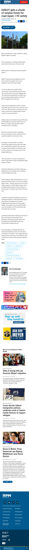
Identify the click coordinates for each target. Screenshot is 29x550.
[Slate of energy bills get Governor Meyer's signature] (14, 360)
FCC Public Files (6, 514)
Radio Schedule (18, 514)
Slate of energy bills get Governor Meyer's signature (14, 372)
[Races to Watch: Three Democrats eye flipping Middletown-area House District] (14, 438)
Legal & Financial (6, 511)
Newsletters (17, 508)
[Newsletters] (14, 318)
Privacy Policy (18, 505)
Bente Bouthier (6, 376)
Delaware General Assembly (12, 255)
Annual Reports (6, 517)
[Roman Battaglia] (4, 271)
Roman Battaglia (5, 20)
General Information (7, 508)
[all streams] (27, 548)
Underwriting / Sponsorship (6, 524)
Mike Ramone (18, 246)
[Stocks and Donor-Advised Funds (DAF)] (14, 296)
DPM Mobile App (18, 511)
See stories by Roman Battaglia (17, 284)
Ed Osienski (9, 246)
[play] (2, 548)
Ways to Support (18, 517)
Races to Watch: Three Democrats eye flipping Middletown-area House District (13, 453)
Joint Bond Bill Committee (12, 249)
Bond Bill (22, 242)
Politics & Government (11, 242)
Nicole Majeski (19, 258)
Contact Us (17, 523)
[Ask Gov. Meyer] (14, 334)
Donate (24, 2)
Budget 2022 (9, 258)
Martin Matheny (6, 459)
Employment (18, 520)
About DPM (5, 520)
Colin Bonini (9, 252)
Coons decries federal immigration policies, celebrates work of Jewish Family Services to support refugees (14, 410)
